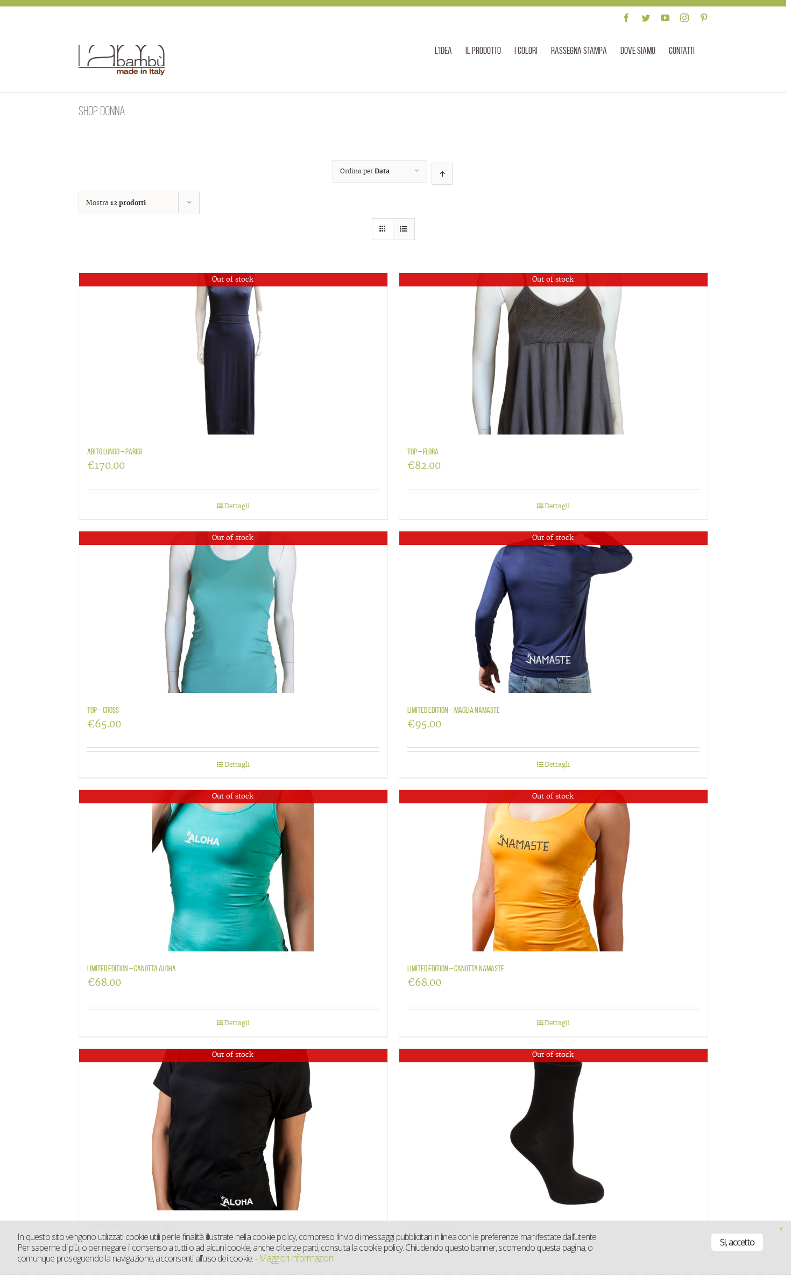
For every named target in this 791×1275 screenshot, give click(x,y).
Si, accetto (737, 1242)
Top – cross (103, 709)
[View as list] (403, 229)
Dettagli (237, 506)
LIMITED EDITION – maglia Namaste (453, 709)
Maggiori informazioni (296, 1257)
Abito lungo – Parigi (114, 451)
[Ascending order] (442, 174)
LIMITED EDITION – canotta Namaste (455, 968)
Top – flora (423, 451)
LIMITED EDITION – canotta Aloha (131, 968)
